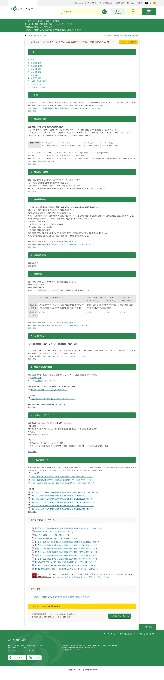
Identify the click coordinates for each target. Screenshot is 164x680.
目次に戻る (32, 111)
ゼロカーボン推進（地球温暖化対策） (39, 24)
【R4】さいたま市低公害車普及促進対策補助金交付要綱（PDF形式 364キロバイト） (62, 502)
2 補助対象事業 (34, 63)
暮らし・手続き (43, 21)
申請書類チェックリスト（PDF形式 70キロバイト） (54, 532)
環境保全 (56, 21)
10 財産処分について (36, 87)
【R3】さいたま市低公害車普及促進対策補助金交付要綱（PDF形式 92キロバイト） (62, 506)
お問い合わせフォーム (120, 616)
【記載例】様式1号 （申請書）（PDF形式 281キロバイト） (52, 399)
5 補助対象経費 (34, 72)
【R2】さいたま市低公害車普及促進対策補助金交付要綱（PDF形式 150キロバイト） (62, 509)
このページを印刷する (129, 42)
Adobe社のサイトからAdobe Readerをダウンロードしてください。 (84, 577)
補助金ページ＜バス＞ (60, 244)
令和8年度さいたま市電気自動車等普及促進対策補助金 (49, 108)
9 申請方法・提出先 (36, 84)
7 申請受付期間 (34, 78)
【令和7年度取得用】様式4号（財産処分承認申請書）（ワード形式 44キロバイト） (61, 480)
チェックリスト (36, 378)
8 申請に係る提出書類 (37, 81)
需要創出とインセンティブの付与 (37, 27)
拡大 (132, 3)
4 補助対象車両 (34, 69)
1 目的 (31, 60)
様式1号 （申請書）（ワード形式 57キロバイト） (48, 390)
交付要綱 (38, 381)
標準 (128, 3)
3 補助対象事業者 (35, 66)
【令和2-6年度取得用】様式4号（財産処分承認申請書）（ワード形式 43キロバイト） (62, 483)
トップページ (29, 21)
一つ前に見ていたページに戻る (38, 35)
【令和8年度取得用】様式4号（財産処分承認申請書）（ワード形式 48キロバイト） (61, 476)
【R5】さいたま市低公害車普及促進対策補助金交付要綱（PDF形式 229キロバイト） (62, 499)
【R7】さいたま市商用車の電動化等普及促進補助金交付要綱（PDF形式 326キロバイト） (64, 492)
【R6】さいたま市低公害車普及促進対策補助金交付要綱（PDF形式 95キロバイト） (62, 495)
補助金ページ (70, 241)
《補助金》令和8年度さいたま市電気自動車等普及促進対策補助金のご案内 (61, 597)
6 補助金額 (33, 75)
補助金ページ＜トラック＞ (80, 244)
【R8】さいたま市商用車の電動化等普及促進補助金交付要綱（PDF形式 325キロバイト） (68, 528)
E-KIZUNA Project (64, 24)
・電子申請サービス (35, 443)
